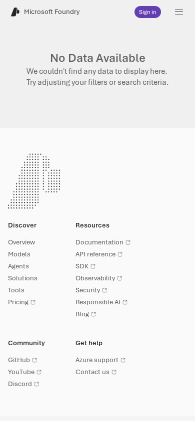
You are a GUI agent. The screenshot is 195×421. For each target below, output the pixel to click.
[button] (179, 12)
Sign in (147, 11)
